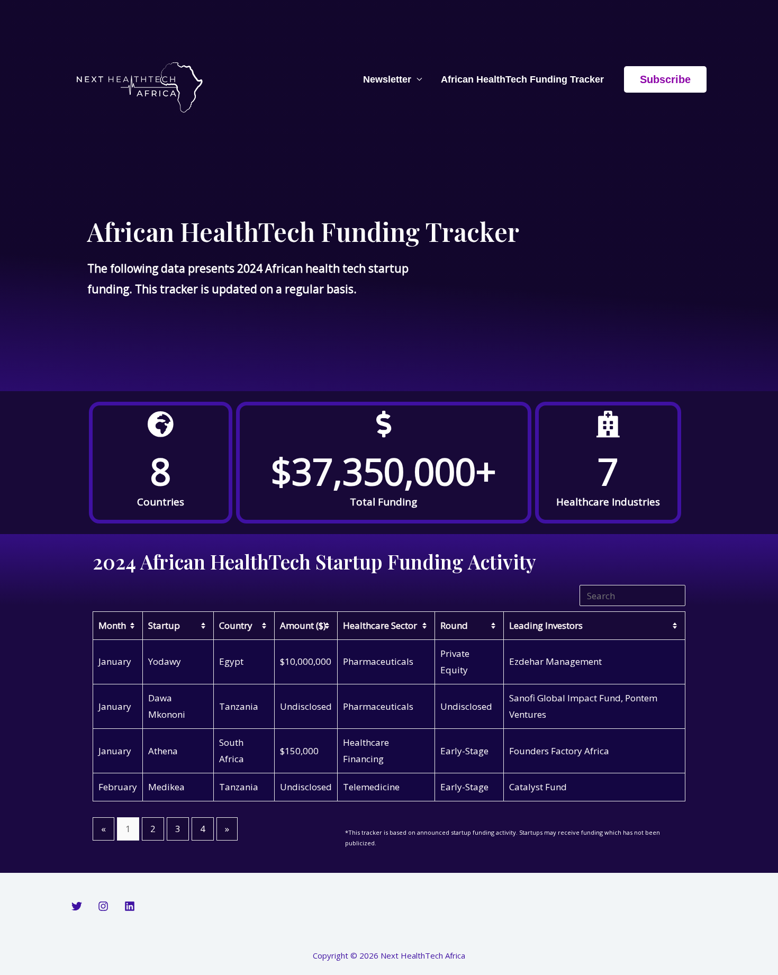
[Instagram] (103, 906)
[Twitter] (76, 906)
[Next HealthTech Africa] (141, 78)
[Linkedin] (129, 906)
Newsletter (387, 79)
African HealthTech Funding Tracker (522, 79)
